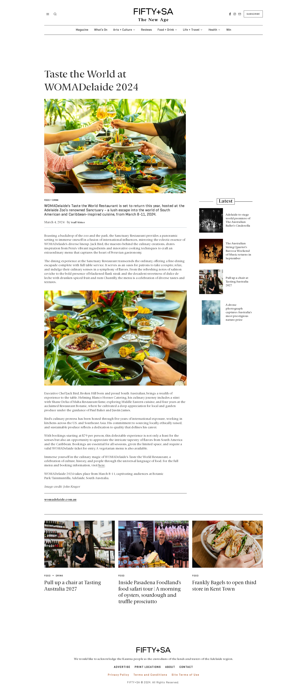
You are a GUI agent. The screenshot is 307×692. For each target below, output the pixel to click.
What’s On (100, 29)
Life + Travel (191, 29)
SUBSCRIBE (253, 14)
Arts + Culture (122, 29)
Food (121, 576)
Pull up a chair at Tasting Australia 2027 (237, 282)
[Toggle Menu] (47, 14)
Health (213, 29)
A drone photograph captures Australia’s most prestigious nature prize (239, 312)
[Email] (239, 14)
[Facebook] (230, 14)
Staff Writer (78, 222)
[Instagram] (235, 14)
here (101, 465)
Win (228, 29)
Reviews (146, 29)
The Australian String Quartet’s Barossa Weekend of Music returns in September (238, 251)
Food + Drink (166, 29)
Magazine (82, 29)
